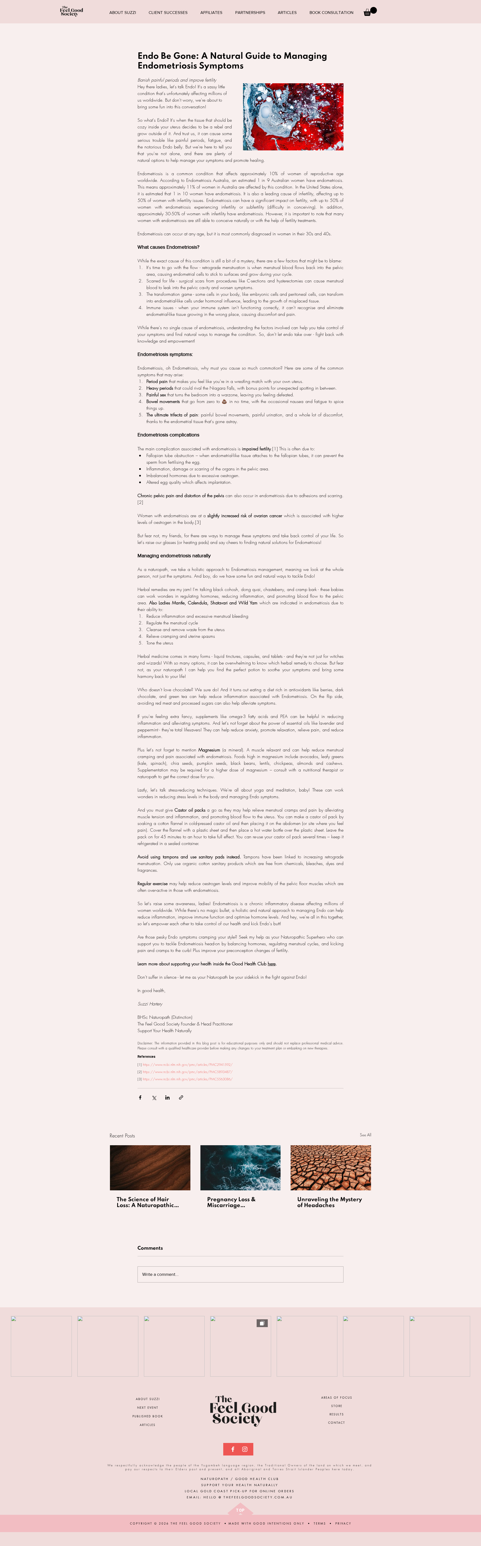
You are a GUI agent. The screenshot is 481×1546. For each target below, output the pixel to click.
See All (365, 1134)
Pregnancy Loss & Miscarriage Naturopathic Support (237, 1203)
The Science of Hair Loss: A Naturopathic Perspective (145, 1203)
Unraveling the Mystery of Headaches (329, 1202)
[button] (370, 11)
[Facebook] (232, 1449)
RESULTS (337, 1414)
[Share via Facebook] (140, 1097)
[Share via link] (181, 1097)
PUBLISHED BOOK (147, 1416)
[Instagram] (244, 1449)
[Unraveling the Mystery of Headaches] (331, 1167)
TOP (240, 1510)
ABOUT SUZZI (148, 1399)
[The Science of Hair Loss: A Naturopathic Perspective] (150, 1167)
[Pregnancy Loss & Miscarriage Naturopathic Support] (240, 1167)
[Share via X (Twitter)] (153, 1097)
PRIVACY (343, 1523)
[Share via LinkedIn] (167, 1097)
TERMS (320, 1523)
